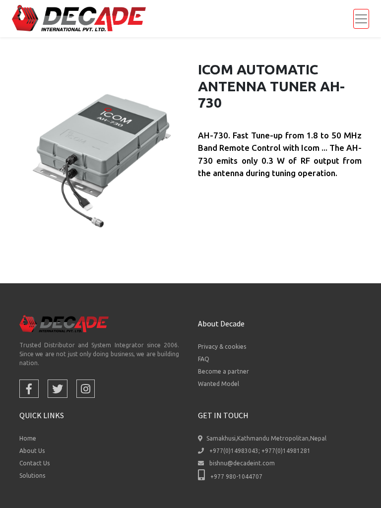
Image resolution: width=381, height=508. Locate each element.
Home (27, 438)
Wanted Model (218, 384)
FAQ (203, 359)
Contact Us (34, 463)
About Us (32, 450)
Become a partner (223, 371)
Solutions (32, 475)
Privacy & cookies (222, 346)
